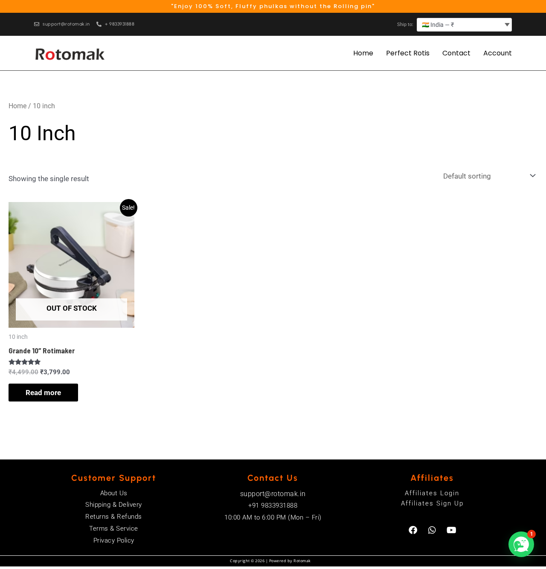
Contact (456, 53)
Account (497, 53)
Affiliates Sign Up (432, 503)
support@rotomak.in (273, 494)
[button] (521, 544)
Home (363, 53)
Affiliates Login (432, 493)
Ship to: (405, 24)
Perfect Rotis (408, 53)
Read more (43, 392)
